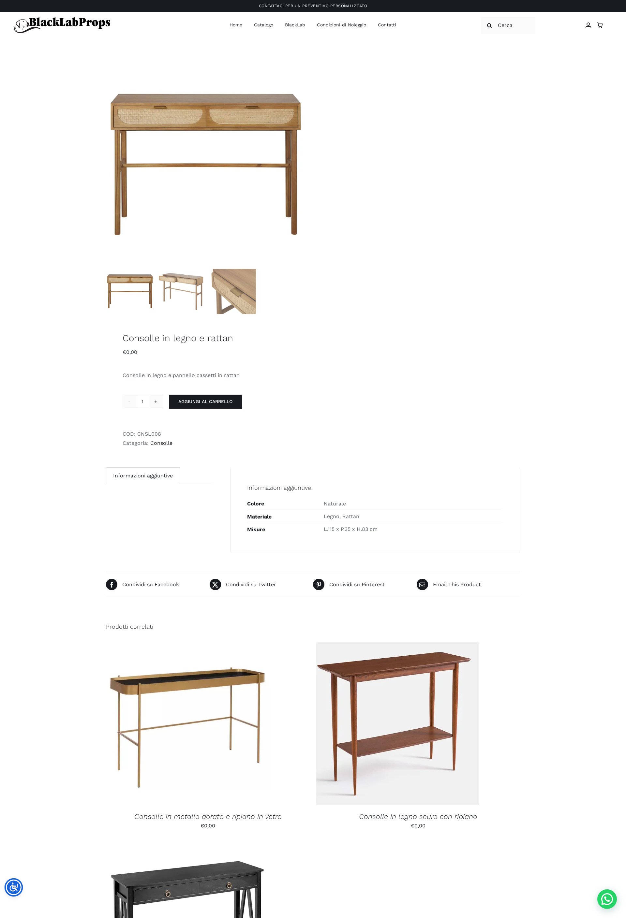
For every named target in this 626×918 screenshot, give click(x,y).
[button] (607, 899)
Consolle (161, 443)
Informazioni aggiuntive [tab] (143, 476)
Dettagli (222, 724)
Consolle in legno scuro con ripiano (418, 816)
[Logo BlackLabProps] (62, 18)
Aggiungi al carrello (205, 401)
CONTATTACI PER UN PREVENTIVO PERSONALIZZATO (313, 6)
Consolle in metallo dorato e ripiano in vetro (208, 816)
